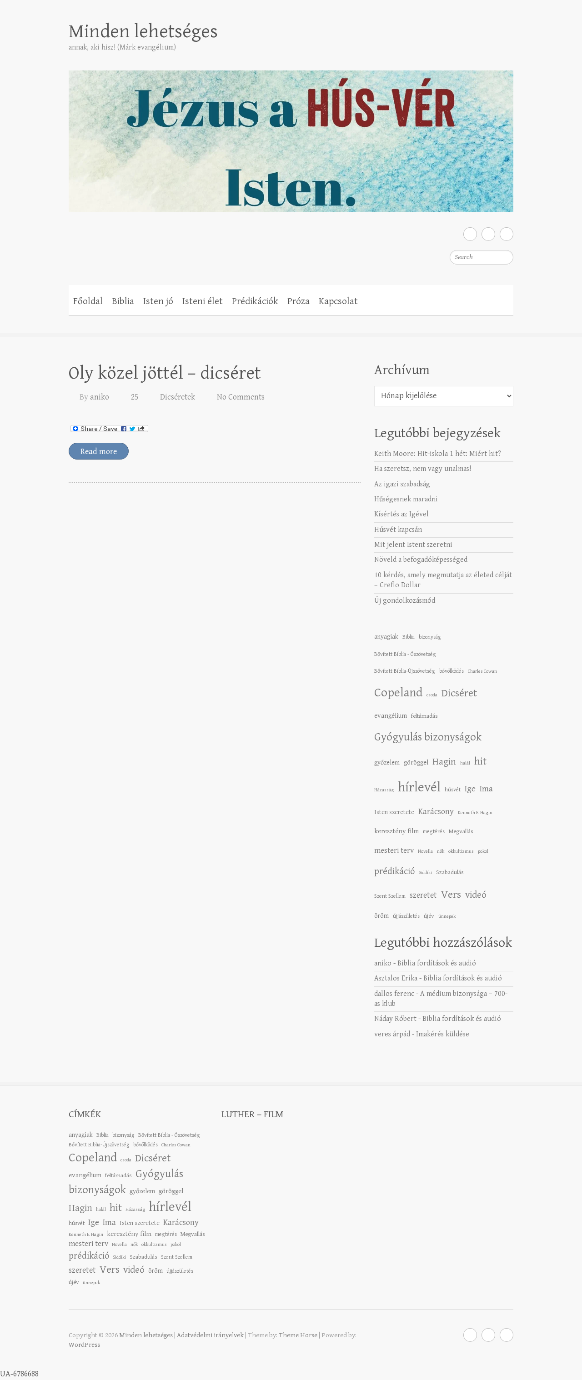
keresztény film (396, 831)
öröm (381, 916)
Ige (470, 789)
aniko (99, 397)
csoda (431, 695)
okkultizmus (461, 851)
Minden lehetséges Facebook (470, 234)
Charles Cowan (482, 671)
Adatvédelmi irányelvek (210, 1335)
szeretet (423, 895)
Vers (451, 894)
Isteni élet (202, 301)
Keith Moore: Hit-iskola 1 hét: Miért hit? (437, 454)
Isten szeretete (394, 812)
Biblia (123, 301)
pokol (483, 851)
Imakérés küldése (442, 1034)
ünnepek (447, 916)
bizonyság (430, 637)
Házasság (384, 790)
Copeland (398, 692)
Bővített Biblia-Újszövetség (404, 671)
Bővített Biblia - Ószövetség (405, 654)
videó (476, 894)
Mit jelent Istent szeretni (413, 544)
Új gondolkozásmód (404, 600)
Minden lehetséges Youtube (506, 234)
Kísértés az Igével (401, 514)
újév (429, 916)
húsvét (453, 789)
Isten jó (158, 301)
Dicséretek (177, 397)
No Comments (241, 397)
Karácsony (436, 811)
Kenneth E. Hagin (475, 812)
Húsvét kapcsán (398, 529)
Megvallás (461, 831)
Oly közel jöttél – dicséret (165, 373)
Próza (298, 301)
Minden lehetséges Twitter (488, 234)
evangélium (390, 716)
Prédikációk (255, 301)
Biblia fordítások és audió (436, 963)
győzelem (387, 762)
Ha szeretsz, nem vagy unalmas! (422, 469)
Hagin (444, 761)
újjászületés (406, 916)
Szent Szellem (390, 896)
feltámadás (424, 716)
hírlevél (419, 787)
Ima (486, 789)
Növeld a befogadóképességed (420, 559)
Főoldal (88, 301)
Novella (425, 851)
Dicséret (459, 693)
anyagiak (386, 636)
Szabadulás (450, 872)
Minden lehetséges (143, 31)
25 (134, 397)
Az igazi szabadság (402, 484)
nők (440, 851)
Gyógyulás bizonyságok (428, 737)
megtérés (434, 831)
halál (465, 763)
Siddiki (425, 872)
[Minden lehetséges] (291, 135)
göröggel (416, 762)
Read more (98, 451)
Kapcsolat (338, 301)
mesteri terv (394, 850)
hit (480, 761)
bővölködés (451, 671)
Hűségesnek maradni (406, 499)
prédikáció (394, 871)
